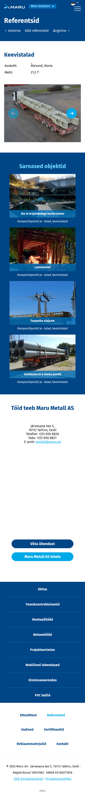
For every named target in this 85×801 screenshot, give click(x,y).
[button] (76, 2)
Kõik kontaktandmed (28, 779)
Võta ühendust (42, 544)
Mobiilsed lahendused (43, 665)
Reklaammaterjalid (31, 744)
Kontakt (62, 744)
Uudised (27, 729)
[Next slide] (71, 113)
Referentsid (56, 715)
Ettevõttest (28, 715)
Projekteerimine (42, 650)
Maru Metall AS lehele (43, 556)
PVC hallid (42, 695)
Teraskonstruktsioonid (43, 604)
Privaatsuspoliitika (58, 779)
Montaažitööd (42, 619)
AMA (42, 791)
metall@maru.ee (48, 442)
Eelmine (14, 31)
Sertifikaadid (54, 729)
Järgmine (60, 31)
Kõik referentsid (37, 31)
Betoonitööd (42, 635)
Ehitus (42, 589)
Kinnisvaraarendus (42, 680)
